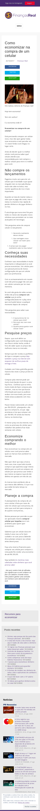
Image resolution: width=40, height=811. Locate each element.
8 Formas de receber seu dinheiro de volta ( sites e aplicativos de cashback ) (22, 671)
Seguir (29, 3)
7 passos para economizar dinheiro (20, 662)
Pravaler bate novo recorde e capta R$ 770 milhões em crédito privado (25, 709)
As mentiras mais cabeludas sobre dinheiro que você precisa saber (18, 562)
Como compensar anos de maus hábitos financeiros (19, 659)
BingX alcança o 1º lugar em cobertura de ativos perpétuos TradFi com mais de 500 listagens (25, 756)
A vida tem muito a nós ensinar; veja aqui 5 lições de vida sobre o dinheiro (21, 642)
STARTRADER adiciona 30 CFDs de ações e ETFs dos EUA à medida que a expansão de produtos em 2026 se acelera (25, 741)
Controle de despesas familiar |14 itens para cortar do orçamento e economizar (20, 653)
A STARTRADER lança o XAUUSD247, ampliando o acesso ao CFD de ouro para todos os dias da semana (25, 770)
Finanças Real (22, 61)
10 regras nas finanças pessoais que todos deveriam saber (21, 648)
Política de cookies (24, 802)
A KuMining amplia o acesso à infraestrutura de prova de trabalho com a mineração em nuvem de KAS (25, 785)
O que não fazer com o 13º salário (20, 677)
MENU (19, 26)
